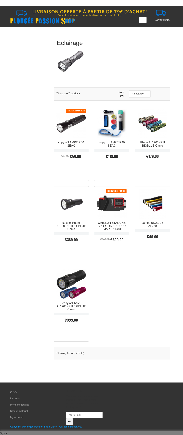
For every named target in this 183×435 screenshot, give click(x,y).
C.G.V (13, 392)
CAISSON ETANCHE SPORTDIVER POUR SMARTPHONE (112, 226)
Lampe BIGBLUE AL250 (153, 224)
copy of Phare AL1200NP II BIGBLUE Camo (71, 226)
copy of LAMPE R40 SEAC (71, 144)
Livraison (15, 398)
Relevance (139, 94)
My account (16, 417)
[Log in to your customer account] (143, 20)
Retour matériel (19, 410)
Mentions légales (19, 404)
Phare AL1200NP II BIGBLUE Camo (152, 144)
